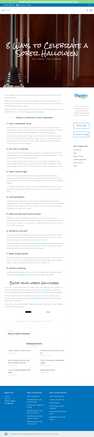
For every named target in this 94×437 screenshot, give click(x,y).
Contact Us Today (25, 5)
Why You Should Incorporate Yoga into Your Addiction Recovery (18, 361)
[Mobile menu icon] (91, 10)
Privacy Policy (48, 434)
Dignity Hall (16, 434)
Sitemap (55, 434)
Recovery (24, 321)
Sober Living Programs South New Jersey (32, 434)
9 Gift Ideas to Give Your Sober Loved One (52, 352)
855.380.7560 (10, 5)
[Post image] (5, 350)
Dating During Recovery (47, 370)
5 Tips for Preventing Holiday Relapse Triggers (52, 361)
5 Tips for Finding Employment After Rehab (19, 371)
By (35, 321)
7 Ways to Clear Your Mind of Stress (19, 350)
